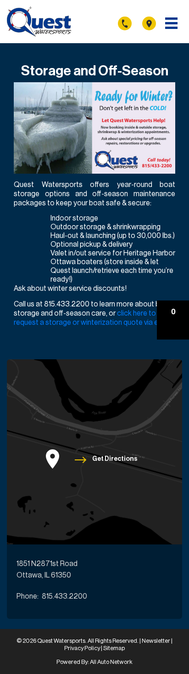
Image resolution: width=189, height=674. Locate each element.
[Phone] (129, 23)
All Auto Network (111, 662)
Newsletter (156, 641)
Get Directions (115, 459)
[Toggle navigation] (171, 23)
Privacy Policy (82, 648)
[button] (173, 320)
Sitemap (114, 648)
